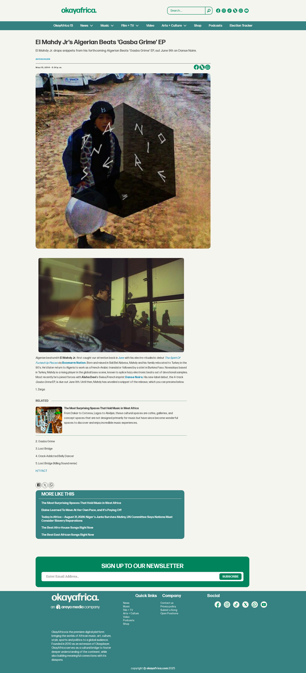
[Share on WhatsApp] (207, 67)
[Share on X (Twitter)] (202, 67)
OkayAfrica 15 (63, 26)
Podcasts (215, 26)
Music (105, 26)
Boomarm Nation (74, 363)
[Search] (208, 10)
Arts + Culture (172, 26)
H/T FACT (41, 471)
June (121, 358)
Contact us (167, 603)
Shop (197, 26)
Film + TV (127, 26)
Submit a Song (168, 610)
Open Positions (169, 613)
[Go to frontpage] (79, 10)
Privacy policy (168, 606)
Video (150, 26)
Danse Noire (134, 377)
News (84, 26)
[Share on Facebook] (196, 67)
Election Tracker (241, 26)
